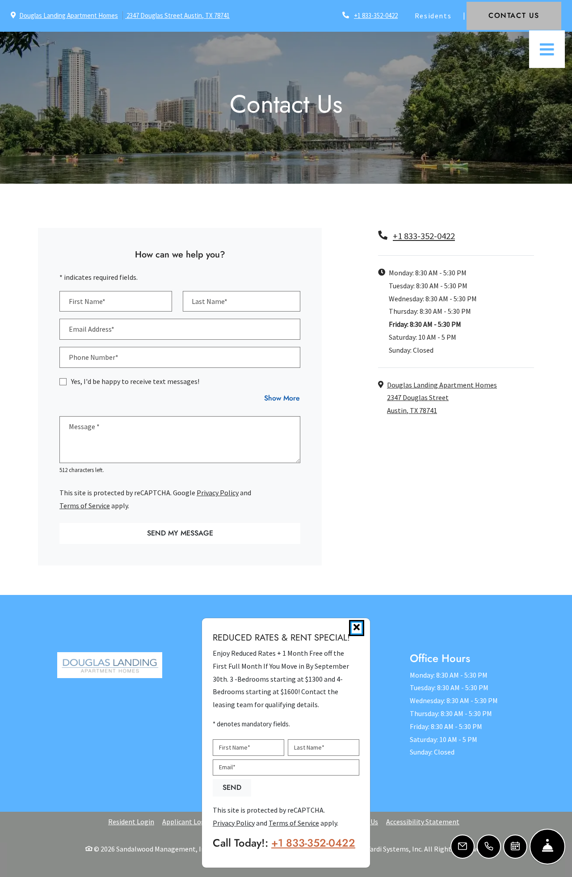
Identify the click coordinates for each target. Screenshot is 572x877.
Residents (438, 15)
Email (227, 767)
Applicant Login (186, 821)
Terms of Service (84, 505)
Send (232, 788)
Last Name (309, 747)
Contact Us (524, 15)
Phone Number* (93, 357)
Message (84, 426)
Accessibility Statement (422, 821)
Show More (282, 397)
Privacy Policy (218, 492)
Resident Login (131, 821)
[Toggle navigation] (547, 49)
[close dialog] (356, 628)
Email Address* (91, 329)
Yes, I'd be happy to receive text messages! (135, 381)
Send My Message (180, 533)
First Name (234, 747)
